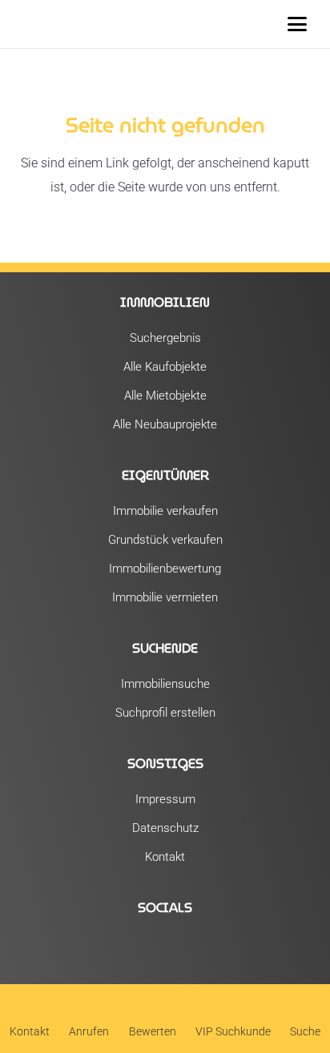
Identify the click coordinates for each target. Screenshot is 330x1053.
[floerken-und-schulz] (45, 24)
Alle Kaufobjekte (165, 367)
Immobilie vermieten (165, 597)
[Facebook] (133, 951)
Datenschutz (165, 828)
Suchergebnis (165, 338)
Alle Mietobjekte (165, 395)
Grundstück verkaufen (165, 540)
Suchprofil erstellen (165, 712)
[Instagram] (165, 951)
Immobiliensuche (165, 684)
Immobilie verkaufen (165, 511)
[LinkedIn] (197, 951)
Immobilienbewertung (165, 568)
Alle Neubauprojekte (165, 424)
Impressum (165, 799)
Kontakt (165, 857)
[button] (297, 24)
